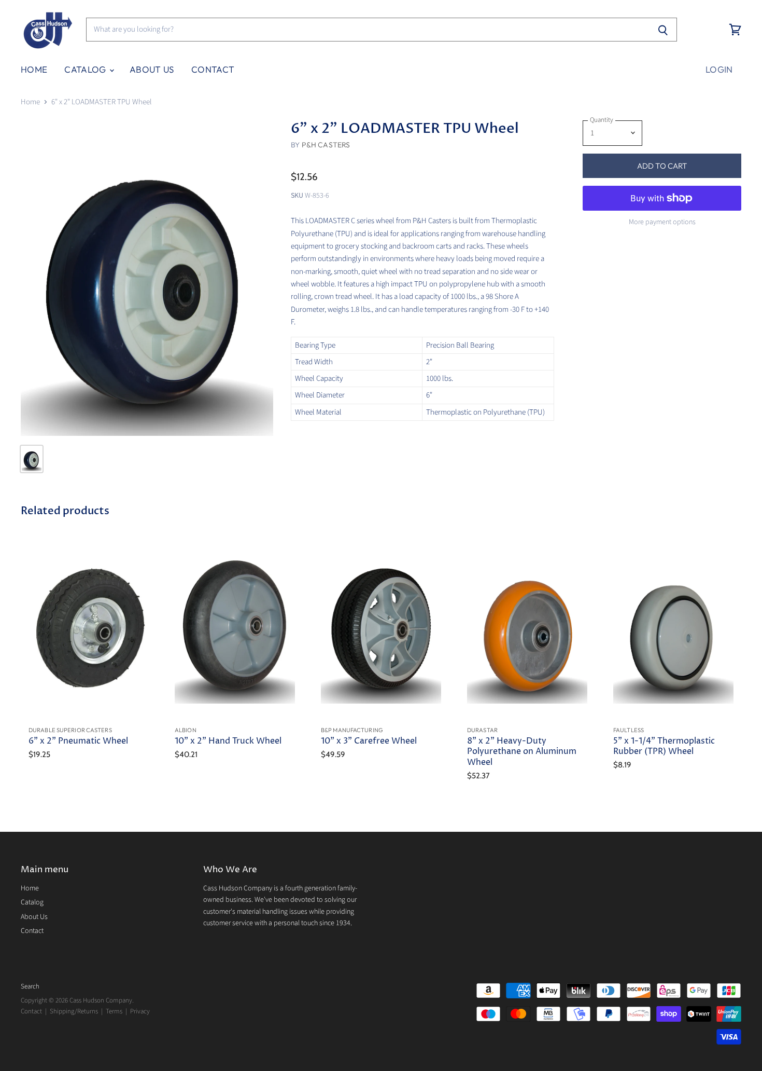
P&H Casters (326, 144)
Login (719, 69)
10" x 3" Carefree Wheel (369, 741)
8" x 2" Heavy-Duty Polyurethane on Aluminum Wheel (521, 752)
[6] (147, 278)
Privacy (140, 1011)
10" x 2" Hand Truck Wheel (228, 741)
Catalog (86, 69)
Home (34, 69)
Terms (114, 1011)
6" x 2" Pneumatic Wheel (78, 741)
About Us (152, 69)
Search (30, 986)
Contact (212, 69)
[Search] (663, 30)
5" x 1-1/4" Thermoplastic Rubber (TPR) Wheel (664, 746)
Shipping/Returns (74, 1011)
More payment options (662, 222)
